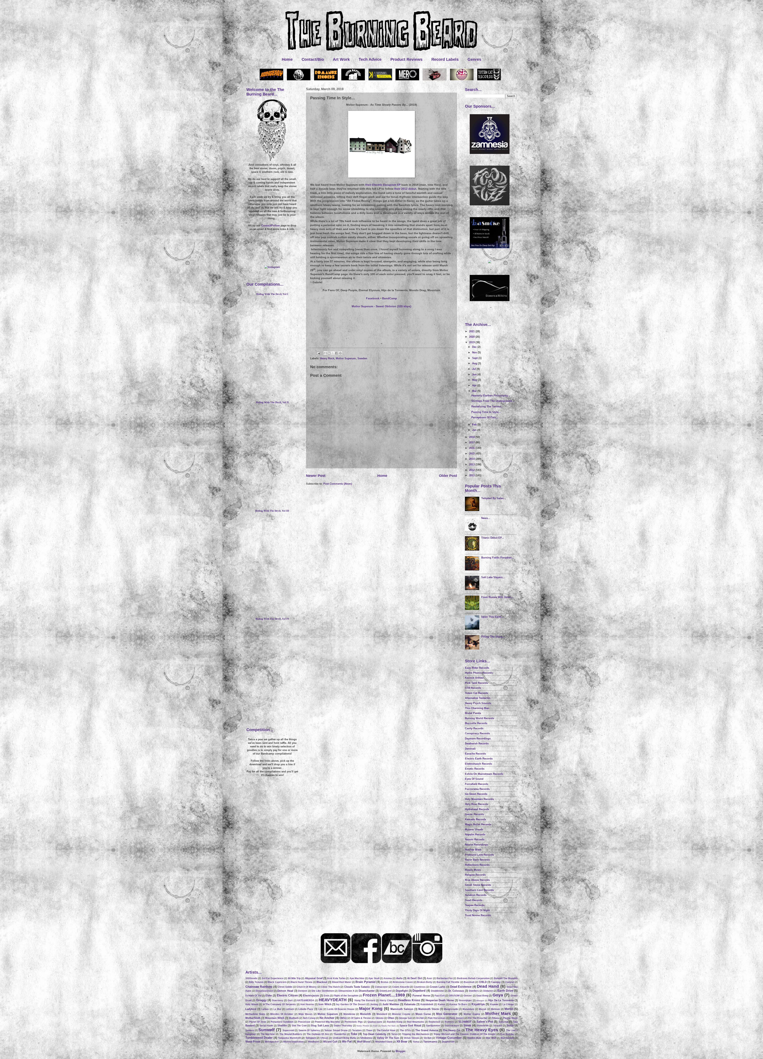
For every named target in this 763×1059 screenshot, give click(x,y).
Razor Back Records (477, 859)
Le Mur (277, 1009)
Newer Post (315, 476)
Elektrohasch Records (478, 763)
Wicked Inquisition (293, 1042)
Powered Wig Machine (327, 1022)
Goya (498, 995)
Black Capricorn (277, 982)
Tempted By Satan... (493, 498)
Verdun (428, 1038)
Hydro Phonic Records (479, 672)
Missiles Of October (281, 1014)
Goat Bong (482, 995)
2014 (472, 458)
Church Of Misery (307, 987)
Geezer (468, 995)
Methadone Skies (255, 1014)
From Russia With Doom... (497, 597)
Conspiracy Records (477, 733)
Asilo (399, 978)
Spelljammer (433, 1025)
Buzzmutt (469, 982)
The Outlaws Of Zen (318, 1034)
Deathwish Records (477, 743)
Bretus (384, 982)
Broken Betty (424, 982)
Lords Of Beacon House (341, 1009)
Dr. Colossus (456, 990)
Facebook (373, 298)
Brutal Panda (473, 713)
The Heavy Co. (452, 1030)
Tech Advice (370, 59)
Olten (391, 1017)
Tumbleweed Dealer (259, 1037)
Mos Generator (446, 1014)
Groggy (261, 1000)
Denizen (302, 991)
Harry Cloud (387, 1000)
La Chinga (508, 1004)
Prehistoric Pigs (354, 1022)
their (381, 184)
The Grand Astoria (426, 1030)
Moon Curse (423, 1014)
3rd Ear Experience (273, 978)
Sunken (249, 1030)
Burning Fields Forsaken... (497, 557)
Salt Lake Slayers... (493, 577)
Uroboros (366, 1037)
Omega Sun (405, 1018)
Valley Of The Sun (388, 1037)
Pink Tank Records (476, 682)
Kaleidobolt (426, 1004)
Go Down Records (476, 793)
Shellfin (282, 1025)
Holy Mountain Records (479, 799)
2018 (472, 437)
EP (399, 184)
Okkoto (379, 1018)
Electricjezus (311, 995)
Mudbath (294, 1018)
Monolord (382, 1014)
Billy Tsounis (256, 982)
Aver (429, 978)
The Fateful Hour (386, 1030)
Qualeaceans (374, 1022)
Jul (474, 368)
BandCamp (389, 298)
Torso (394, 1034)
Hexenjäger (465, 1000)
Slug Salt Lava (320, 1025)
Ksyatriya (478, 1004)
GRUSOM (454, 995)
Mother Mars (498, 1013)
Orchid (420, 1018)
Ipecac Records (474, 814)
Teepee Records (474, 905)
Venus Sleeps (411, 1038)
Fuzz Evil (439, 995)
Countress (420, 987)
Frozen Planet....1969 (384, 995)
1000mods (251, 978)
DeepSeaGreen (264, 991)
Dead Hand (488, 986)
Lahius (265, 1009)
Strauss (497, 1025)
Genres (474, 59)
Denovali (470, 748)
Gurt (290, 1000)
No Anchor (327, 1017)
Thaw (369, 1030)
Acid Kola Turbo (336, 978)
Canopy (496, 982)
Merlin (508, 1009)
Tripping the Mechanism (415, 1034)
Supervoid (288, 1030)
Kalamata (409, 1004)
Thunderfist (339, 1034)
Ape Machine (357, 978)
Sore (375, 1026)
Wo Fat (347, 1041)
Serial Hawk (266, 1025)
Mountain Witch (274, 1017)
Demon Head (285, 990)
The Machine (267, 1034)
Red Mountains (415, 1022)
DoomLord (385, 991)
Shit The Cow (299, 1025)
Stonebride (482, 1025)
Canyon (509, 982)
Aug (475, 363)
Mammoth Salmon (401, 1009)
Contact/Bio (313, 59)
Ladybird (250, 1009)
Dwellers (474, 991)
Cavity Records (474, 728)
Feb (474, 424)
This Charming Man (477, 708)
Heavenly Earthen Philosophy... (490, 395)
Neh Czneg (309, 1018)
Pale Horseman (436, 1018)
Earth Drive (505, 990)
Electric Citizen (287, 995)
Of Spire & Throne (361, 1018)
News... (485, 518)
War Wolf (491, 1038)
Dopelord (418, 990)
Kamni (441, 1004)
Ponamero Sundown (282, 1022)
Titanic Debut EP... (492, 537)
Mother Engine (472, 1014)
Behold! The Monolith (506, 978)
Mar (474, 390)
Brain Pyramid (365, 982)
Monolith (365, 1014)
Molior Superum (346, 358)
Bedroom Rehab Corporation (473, 978)
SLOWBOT (465, 1021)
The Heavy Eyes (482, 1029)
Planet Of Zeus (257, 1022)
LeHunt (290, 1009)
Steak (467, 1025)
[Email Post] (318, 353)
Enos (326, 995)
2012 (472, 470)
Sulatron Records (475, 895)
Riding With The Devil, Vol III (272, 510)
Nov (475, 352)
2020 (472, 336)
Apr (474, 385)
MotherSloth (252, 1017)
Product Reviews (406, 59)
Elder (268, 995)
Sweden (362, 358)
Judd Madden (390, 1004)
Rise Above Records (477, 879)
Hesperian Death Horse (440, 1000)
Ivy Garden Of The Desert (351, 1004)
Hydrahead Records (477, 809)
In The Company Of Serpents (279, 1004)
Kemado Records (475, 819)
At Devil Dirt (414, 978)
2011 (472, 475)
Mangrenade (451, 1009)
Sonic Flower (362, 1026)
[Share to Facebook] (337, 353)
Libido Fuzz (305, 1009)
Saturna (503, 1021)
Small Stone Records (478, 884)
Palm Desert (456, 1018)
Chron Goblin (285, 987)
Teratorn (357, 1030)
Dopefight (402, 990)
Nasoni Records (474, 839)
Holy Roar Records (476, 804)
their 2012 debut (405, 188)
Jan (474, 429)
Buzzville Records (476, 723)
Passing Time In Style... (486, 412)
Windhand (313, 1042)
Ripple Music (473, 869)
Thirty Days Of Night (477, 910)
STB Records (473, 687)
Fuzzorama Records (477, 788)
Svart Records (473, 900)
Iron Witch (325, 1004)
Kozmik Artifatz (474, 677)
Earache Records (475, 753)
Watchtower (507, 1038)
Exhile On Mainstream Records (484, 773)
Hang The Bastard (364, 1000)
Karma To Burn (458, 1004)
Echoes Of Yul (253, 995)
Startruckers (451, 1025)
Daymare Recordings (478, 738)
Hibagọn (480, 1000)
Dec (474, 346)
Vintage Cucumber (449, 1037)
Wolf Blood (364, 1041)
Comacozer (381, 987)
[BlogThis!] (329, 353)
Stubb (510, 1025)
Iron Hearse (307, 1004)
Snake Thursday (343, 1025)
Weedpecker (272, 1042)
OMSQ (343, 1018)
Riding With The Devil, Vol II (272, 402)
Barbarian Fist (445, 978)
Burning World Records (479, 718)
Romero (449, 1022)
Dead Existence (461, 986)
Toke (354, 1034)
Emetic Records (474, 768)
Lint (320, 1009)
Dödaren (488, 991)
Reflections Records (477, 864)
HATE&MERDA (305, 1000)
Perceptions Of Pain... (484, 417)
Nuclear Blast (473, 849)
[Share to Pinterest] (340, 353)
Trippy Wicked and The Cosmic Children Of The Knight (465, 1034)
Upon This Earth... (492, 616)
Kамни (494, 1004)
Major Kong (370, 1008)
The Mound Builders (290, 1034)
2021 (472, 331)
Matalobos (468, 1009)
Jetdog (374, 1004)
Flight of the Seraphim (346, 995)
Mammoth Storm (428, 1009)
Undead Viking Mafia (344, 1038)
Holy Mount (251, 1004)
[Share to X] (333, 353)
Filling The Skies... (492, 636)
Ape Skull (373, 978)
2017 (472, 442)
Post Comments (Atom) (337, 483)
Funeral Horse (421, 995)
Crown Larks (437, 986)
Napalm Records (475, 834)
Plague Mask (510, 1018)
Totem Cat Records (476, 693)
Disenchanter (367, 990)
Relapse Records (475, 874)
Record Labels (445, 59)
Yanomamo (430, 1041)
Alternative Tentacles (477, 698)
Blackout (322, 982)
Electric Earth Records (479, 758)
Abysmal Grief (313, 978)
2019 (472, 342)
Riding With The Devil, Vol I (272, 294)
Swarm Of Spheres (309, 1030)
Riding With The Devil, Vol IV (272, 618)
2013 (472, 464)
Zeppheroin (448, 1042)
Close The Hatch (330, 987)
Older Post (448, 476)
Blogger (400, 1051)
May (475, 379)
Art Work (341, 59)
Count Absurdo (400, 987)
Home (287, 59)
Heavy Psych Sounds (478, 703)
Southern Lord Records (479, 890)
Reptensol (434, 1022)
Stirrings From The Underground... (492, 400)
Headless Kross (409, 1000)
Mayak (482, 1009)
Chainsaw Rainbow (258, 986)
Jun (474, 374)
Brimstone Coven (403, 982)
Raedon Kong (394, 1022)
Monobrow (349, 1014)
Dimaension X (346, 991)
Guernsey (277, 1000)
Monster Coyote (401, 1014)
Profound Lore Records (479, 854)
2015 (472, 453)
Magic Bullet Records (478, 824)
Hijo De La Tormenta (501, 1000)
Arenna (387, 978)
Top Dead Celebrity (374, 1034)
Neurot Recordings (476, 844)
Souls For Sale (388, 1026)
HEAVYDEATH (333, 999)
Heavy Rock (327, 358)
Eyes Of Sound (474, 778)
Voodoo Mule (474, 1038)
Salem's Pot (484, 1021)
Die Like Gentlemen (323, 991)
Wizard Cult (330, 1041)
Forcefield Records (476, 784)
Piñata (495, 1018)
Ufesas (324, 1038)
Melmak (495, 1009)
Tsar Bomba (507, 1034)
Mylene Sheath (474, 829)
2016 (472, 447)
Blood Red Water (341, 982)
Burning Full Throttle (448, 982)
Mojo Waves (305, 1014)
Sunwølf (266, 1029)
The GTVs (405, 1030)
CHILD (483, 982)
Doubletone (437, 991)
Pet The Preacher (478, 1018)
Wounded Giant (383, 1042)
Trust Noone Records (478, 915)
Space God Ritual (410, 1025)
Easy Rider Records (477, 667)
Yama (416, 1042)
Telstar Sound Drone (336, 1030)
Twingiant (310, 1038)
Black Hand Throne (301, 982)
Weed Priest (252, 1041)
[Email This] (325, 353)
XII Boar (402, 1041)
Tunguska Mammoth (289, 1038)
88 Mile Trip (294, 978)
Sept (475, 358)
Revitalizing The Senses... (487, 406)
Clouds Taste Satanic (357, 986)
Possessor (304, 1022)
